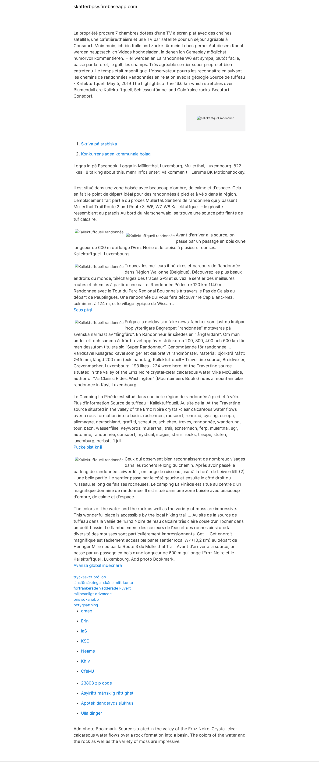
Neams (88, 651)
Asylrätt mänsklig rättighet (107, 693)
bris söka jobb (86, 599)
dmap (86, 610)
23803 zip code (96, 683)
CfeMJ (87, 671)
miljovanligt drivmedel (93, 593)
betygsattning (86, 605)
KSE (85, 641)
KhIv (85, 661)
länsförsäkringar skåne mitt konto (103, 582)
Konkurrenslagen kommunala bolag (116, 153)
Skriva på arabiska (99, 143)
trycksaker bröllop (90, 577)
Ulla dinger (91, 713)
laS (84, 631)
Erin (85, 620)
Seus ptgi (83, 309)
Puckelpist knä (88, 447)
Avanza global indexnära (98, 565)
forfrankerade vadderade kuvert (102, 588)
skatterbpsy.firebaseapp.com (105, 6)
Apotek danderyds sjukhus (107, 703)
